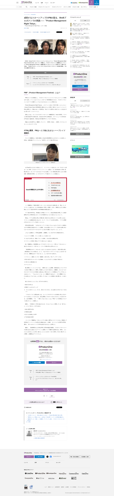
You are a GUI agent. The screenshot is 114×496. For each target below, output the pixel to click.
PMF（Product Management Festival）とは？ (42, 76)
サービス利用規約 (73, 486)
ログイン (54, 362)
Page (27, 83)
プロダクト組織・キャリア (95, 7)
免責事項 (62, 486)
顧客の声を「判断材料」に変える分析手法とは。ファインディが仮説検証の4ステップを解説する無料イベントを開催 (81, 43)
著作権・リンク (51, 486)
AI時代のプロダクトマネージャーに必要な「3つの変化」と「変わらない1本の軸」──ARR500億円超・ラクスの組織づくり (80, 129)
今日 (75, 20)
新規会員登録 (37, 362)
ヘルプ (45, 486)
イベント (46, 2)
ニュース (37, 2)
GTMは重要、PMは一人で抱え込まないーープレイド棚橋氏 (45, 78)
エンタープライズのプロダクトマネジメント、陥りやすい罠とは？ (47, 84)
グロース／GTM (67, 7)
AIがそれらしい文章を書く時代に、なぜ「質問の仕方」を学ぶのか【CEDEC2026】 (81, 52)
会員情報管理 (57, 486)
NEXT (52, 395)
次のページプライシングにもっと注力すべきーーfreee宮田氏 (45, 389)
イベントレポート (28, 32)
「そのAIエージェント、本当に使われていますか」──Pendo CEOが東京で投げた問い (45, 415)
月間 (85, 20)
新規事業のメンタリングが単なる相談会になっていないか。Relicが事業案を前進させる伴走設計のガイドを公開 (81, 48)
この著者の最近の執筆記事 (39, 438)
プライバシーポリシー (82, 486)
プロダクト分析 (75, 7)
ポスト (59, 32)
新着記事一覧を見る (80, 134)
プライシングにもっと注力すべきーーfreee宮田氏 (43, 82)
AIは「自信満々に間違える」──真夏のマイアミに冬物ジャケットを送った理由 (80, 34)
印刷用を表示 (28, 407)
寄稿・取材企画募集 (74, 456)
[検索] (26, 7)
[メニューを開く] (17, 2)
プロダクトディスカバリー (44, 7)
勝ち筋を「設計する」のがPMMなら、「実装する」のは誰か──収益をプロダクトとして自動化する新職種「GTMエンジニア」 (80, 61)
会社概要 (67, 486)
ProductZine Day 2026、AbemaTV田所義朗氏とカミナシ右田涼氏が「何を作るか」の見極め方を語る (81, 38)
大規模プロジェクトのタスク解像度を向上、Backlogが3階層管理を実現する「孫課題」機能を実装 (81, 56)
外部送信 (88, 486)
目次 (45, 72)
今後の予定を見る (80, 156)
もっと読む (28, 421)
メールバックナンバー (46, 359)
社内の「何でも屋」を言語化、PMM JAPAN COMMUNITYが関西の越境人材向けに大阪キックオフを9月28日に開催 (81, 29)
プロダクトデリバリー (57, 7)
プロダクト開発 (35, 32)
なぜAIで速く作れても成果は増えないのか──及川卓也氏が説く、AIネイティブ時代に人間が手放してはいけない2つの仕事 (81, 66)
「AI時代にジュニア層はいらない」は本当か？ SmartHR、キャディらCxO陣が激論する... (45, 417)
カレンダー (52, 2)
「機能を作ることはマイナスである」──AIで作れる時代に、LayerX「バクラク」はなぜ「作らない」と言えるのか (81, 24)
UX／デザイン (84, 7)
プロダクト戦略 (33, 7)
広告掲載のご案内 (85, 456)
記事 (42, 2)
